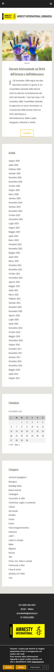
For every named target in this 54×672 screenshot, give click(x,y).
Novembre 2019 (15, 327)
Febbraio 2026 (15, 169)
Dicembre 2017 (15, 348)
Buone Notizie (15, 490)
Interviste (13, 531)
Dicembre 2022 (15, 244)
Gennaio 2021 (14, 302)
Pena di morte (15, 569)
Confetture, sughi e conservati (22, 502)
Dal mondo (13, 511)
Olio (10, 556)
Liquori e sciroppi (16, 540)
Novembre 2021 (15, 269)
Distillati (12, 515)
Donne (11, 519)
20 (11, 436)
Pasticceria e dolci (17, 565)
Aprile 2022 (13, 257)
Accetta (9, 667)
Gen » (17, 444)
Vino (11, 577)
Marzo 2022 (14, 261)
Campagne (13, 494)
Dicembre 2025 (15, 177)
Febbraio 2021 (15, 298)
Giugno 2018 (14, 344)
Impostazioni (35, 667)
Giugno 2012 (14, 378)
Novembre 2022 (15, 248)
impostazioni (38, 662)
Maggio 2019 (14, 336)
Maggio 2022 (14, 252)
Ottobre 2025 (14, 185)
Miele (11, 544)
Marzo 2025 (14, 194)
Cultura (12, 506)
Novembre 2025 (15, 181)
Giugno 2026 (14, 160)
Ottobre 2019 (14, 332)
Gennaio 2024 (14, 206)
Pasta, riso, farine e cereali (20, 561)
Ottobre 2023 (14, 215)
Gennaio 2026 (14, 173)
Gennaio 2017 (14, 357)
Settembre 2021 (16, 277)
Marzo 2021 (14, 294)
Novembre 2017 (15, 353)
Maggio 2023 (14, 231)
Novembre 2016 (15, 365)
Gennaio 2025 (14, 198)
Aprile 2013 (13, 373)
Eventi (11, 523)
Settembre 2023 (16, 219)
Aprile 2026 (13, 165)
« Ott (11, 444)
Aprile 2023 (13, 236)
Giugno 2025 (14, 190)
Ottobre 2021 (14, 273)
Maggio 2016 (14, 369)
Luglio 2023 (14, 223)
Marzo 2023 (14, 240)
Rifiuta (20, 667)
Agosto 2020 (14, 315)
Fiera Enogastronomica (19, 527)
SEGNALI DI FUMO (17, 573)
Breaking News (15, 485)
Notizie (27, 63)
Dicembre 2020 (15, 307)
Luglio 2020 (14, 319)
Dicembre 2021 (15, 265)
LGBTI (11, 536)
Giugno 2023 (14, 227)
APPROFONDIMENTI (18, 477)
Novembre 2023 (15, 211)
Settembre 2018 (16, 340)
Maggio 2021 (14, 286)
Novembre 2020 (15, 311)
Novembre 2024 (15, 202)
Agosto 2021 (14, 281)
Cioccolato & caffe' (17, 498)
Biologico (13, 481)
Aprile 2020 (13, 323)
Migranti (12, 548)
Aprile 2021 (13, 290)
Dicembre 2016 (15, 361)
